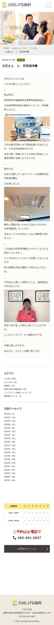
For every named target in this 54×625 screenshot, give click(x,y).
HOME (6, 48)
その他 (33, 48)
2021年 (7, 431)
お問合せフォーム (27, 549)
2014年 (7, 456)
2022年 (7, 428)
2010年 (7, 470)
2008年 (7, 477)
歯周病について (11, 396)
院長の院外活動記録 (13, 389)
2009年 (7, 473)
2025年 (7, 417)
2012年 (7, 463)
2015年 (7, 452)
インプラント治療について (15, 392)
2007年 (7, 480)
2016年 (7, 449)
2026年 (7, 414)
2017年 (7, 445)
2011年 (7, 466)
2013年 (7, 459)
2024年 (7, 421)
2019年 (7, 438)
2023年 (7, 424)
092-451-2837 (28, 538)
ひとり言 (8, 382)
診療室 (7, 386)
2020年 (7, 435)
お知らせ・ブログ (20, 48)
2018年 (7, 442)
